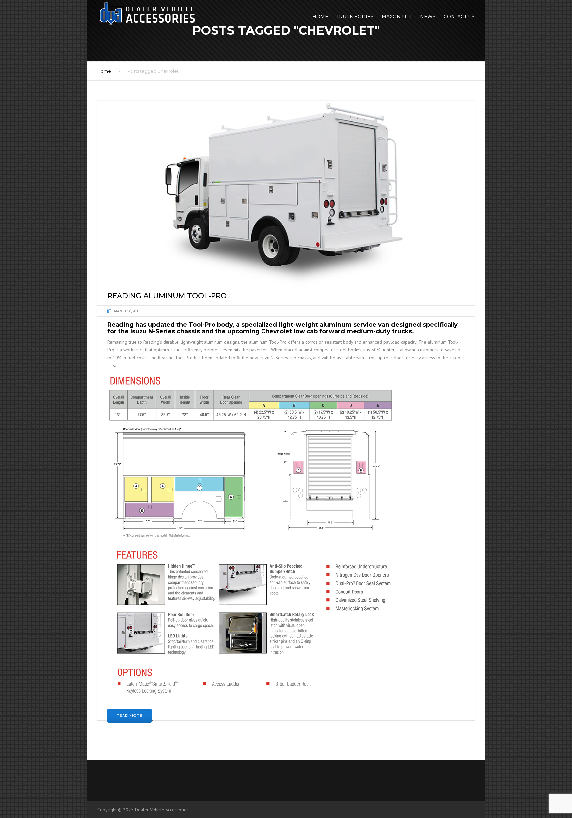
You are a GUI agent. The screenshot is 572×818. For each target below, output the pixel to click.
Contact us (459, 17)
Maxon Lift (397, 17)
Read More (129, 715)
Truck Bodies (355, 17)
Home (320, 17)
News (428, 17)
